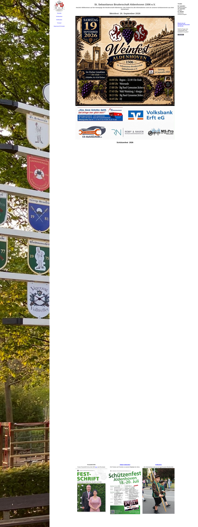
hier (96, 467)
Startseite (59, 13)
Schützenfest (59, 16)
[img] (25, 263)
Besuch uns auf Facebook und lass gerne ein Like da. (184, 24)
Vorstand (59, 23)
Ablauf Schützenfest (125, 464)
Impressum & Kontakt (59, 26)
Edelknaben (59, 19)
